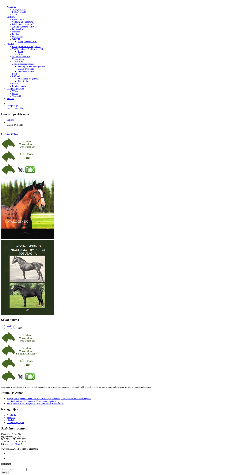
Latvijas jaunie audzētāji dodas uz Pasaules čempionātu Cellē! (33, 401)
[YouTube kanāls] (19, 175)
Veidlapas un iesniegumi (22, 22)
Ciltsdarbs (11, 44)
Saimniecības (23, 81)
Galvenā (10, 120)
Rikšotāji (16, 76)
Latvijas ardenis (19, 86)
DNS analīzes (18, 29)
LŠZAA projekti (19, 12)
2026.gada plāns (19, 9)
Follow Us (11, 328)
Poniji (14, 74)
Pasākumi (16, 34)
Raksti (15, 84)
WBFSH (16, 39)
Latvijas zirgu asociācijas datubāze (15, 107)
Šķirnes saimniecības (21, 56)
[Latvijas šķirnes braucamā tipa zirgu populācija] (27, 314)
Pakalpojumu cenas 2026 (23, 24)
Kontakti (10, 98)
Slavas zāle (17, 96)
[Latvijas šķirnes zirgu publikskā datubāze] (19, 149)
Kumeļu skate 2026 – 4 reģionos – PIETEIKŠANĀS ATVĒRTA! (35, 403)
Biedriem (11, 17)
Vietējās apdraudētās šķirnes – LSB (27, 49)
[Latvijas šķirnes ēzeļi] (19, 356)
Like (9, 325)
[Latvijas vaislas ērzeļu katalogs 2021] (27, 238)
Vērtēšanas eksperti (26, 71)
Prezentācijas (17, 36)
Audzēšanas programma (28, 79)
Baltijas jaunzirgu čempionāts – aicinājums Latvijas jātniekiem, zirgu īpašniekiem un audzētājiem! (49, 398)
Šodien (15, 93)
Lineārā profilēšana (26, 69)
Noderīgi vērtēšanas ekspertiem (31, 66)
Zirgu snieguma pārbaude (23, 64)
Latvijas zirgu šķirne (15, 88)
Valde (14, 14)
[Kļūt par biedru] (19, 162)
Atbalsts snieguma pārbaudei (24, 27)
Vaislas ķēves (18, 59)
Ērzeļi (20, 51)
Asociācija (11, 7)
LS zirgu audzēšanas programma (26, 46)
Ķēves (20, 54)
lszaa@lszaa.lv (16, 444)
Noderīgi (16, 32)
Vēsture (15, 91)
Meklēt (5, 472)
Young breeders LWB (27, 41)
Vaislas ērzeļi (17, 61)
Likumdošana (18, 19)
